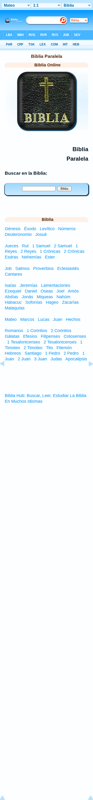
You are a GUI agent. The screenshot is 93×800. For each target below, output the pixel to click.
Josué (41, 234)
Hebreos (13, 353)
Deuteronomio (19, 234)
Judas (56, 359)
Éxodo (30, 228)
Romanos (14, 330)
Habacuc (13, 302)
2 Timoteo (33, 347)
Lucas (43, 319)
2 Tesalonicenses (60, 342)
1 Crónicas (50, 251)
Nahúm (63, 296)
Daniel (31, 291)
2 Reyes (28, 251)
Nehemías (31, 257)
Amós (73, 291)
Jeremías (28, 285)
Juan (57, 319)
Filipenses (50, 336)
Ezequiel (13, 291)
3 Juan (40, 359)
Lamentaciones (55, 285)
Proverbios (43, 268)
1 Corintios (37, 330)
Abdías (11, 296)
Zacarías (70, 302)
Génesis (13, 228)
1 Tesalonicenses (23, 342)
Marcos (27, 319)
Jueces (11, 245)
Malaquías (15, 308)
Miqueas (45, 296)
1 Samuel (41, 245)
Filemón (64, 347)
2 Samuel (63, 245)
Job (8, 268)
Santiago (33, 353)
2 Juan (24, 359)
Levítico (48, 228)
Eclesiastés (68, 268)
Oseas (47, 291)
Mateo (11, 319)
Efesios (30, 336)
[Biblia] (46, 128)
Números (67, 228)
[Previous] (6, 374)
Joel (60, 291)
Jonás (27, 296)
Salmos (22, 268)
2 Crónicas (74, 251)
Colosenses (75, 336)
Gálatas (12, 336)
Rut (25, 245)
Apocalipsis (76, 359)
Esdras (11, 257)
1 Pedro (52, 353)
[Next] (87, 374)
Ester (50, 257)
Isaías (10, 285)
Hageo (52, 302)
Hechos (73, 319)
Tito (49, 347)
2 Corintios (61, 330)
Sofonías (33, 302)
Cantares (13, 274)
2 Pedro (71, 353)
